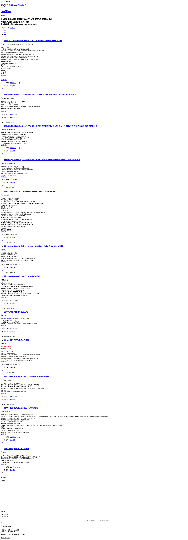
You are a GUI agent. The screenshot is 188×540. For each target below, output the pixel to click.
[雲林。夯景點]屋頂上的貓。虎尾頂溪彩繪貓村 (22, 276)
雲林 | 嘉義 (12, 86)
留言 (14, 83)
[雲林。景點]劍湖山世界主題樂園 (16, 449)
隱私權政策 (102, 520)
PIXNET (83, 520)
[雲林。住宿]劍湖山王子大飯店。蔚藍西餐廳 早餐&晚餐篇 (26, 376)
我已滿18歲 (3, 537)
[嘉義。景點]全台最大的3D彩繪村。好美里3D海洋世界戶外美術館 (29, 191)
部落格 (5, 32)
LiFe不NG (6, 11)
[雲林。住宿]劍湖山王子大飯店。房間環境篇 (21, 408)
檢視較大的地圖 (5, 210)
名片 (5, 34)
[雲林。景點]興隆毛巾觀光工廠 (16, 312)
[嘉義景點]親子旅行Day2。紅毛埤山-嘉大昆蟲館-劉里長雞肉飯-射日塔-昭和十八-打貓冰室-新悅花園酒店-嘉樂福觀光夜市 (50, 126)
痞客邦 (11, 83)
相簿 (5, 31)
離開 (8, 537)
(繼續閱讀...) (4, 80)
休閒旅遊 (12, 28)
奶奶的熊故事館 (7, 318)
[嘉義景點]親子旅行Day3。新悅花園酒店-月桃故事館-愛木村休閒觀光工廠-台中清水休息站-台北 (41, 95)
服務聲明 (108, 520)
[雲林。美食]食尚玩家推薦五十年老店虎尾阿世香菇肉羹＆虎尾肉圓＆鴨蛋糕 (33, 246)
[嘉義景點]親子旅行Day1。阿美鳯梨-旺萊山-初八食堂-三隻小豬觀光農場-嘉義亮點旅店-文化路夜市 (42, 160)
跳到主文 (3, 15)
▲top (2, 88)
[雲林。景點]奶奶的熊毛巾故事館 (16, 340)
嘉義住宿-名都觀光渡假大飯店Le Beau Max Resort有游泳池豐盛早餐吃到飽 (33, 41)
